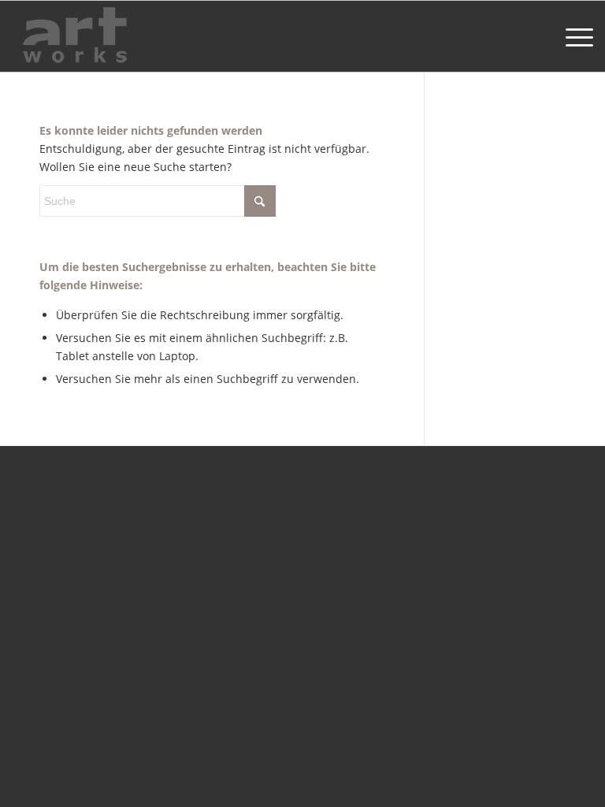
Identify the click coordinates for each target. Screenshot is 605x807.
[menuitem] (571, 36)
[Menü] (571, 36)
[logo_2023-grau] (75, 36)
